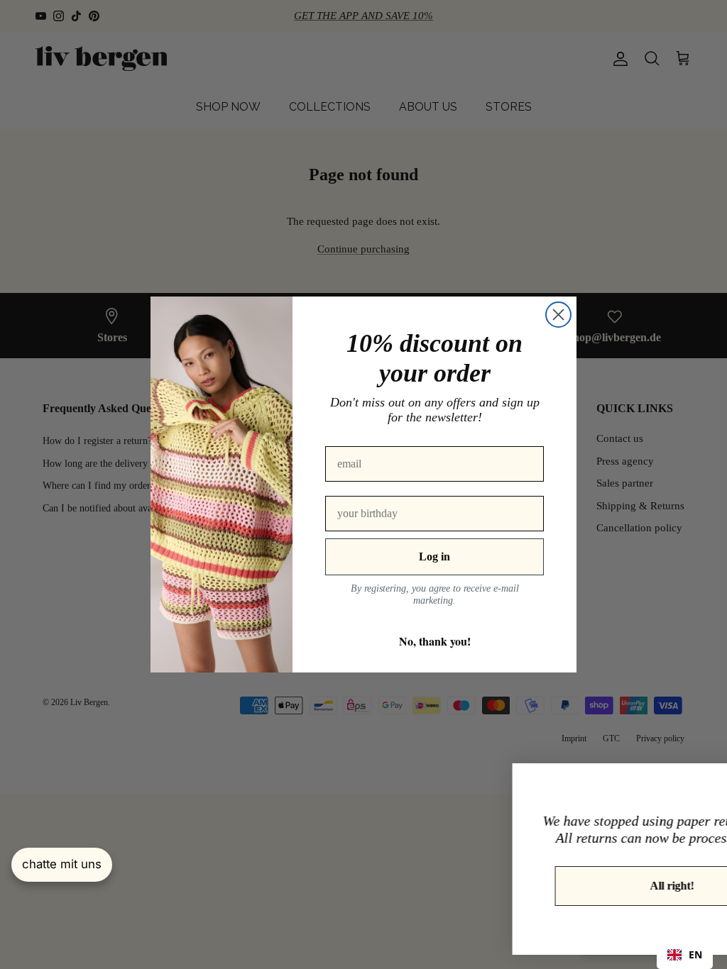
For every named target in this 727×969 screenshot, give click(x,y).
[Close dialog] (558, 314)
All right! (569, 886)
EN (695, 954)
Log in (434, 556)
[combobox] (685, 955)
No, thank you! (435, 641)
